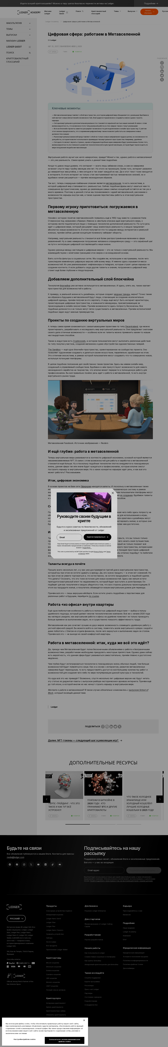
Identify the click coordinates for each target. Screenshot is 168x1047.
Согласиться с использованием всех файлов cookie (64, 1040)
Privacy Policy (98, 551)
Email (62, 537)
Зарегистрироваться (96, 537)
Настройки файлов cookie (24, 1039)
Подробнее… (87, 548)
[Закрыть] (84, 1020)
